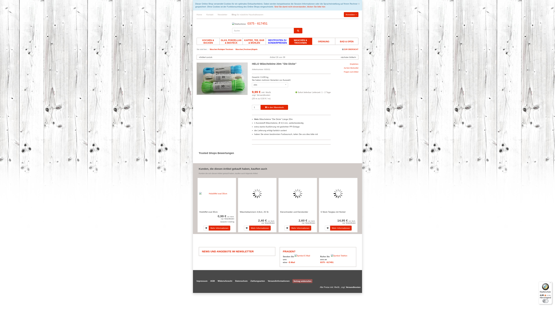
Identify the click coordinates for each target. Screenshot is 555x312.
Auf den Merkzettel (351, 68)
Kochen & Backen (208, 41)
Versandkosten (263, 95)
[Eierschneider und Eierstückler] (297, 193)
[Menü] (550, 283)
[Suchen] (298, 30)
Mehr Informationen (219, 228)
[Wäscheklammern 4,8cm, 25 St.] (257, 193)
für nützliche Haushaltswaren (247, 14)
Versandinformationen (279, 281)
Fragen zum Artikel (351, 72)
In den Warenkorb (275, 107)
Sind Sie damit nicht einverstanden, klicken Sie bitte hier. (300, 6)
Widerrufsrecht (225, 281)
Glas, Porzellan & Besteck (231, 41)
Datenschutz (241, 281)
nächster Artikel (348, 57)
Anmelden (350, 14)
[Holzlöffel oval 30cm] (216, 193)
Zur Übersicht (351, 49)
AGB (212, 281)
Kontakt (209, 14)
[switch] (545, 301)
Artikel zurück (206, 57)
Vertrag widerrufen (302, 281)
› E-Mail (291, 262)
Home (199, 14)
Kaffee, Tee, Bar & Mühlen (254, 41)
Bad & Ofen (347, 41)
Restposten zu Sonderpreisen (277, 41)
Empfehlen (354, 64)
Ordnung (323, 41)
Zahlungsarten (257, 281)
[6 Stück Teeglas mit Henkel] (338, 193)
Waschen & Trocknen (300, 41)
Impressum (202, 281)
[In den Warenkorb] (206, 228)
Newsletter (222, 14)
